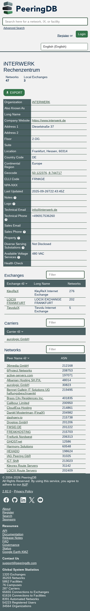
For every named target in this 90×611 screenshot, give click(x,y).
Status (6, 548)
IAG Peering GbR (19, 456)
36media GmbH (18, 365)
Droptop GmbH (17, 422)
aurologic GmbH (18, 339)
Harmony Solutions (20, 446)
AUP (25, 484)
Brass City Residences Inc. (25, 398)
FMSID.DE (14, 427)
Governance (10, 545)
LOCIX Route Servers (22, 470)
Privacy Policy (23, 491)
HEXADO (13, 451)
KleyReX (13, 291)
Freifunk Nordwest (19, 436)
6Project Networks (19, 370)
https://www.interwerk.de (49, 120)
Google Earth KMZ (15, 552)
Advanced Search (14, 28)
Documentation (12, 534)
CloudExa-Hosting (19, 407)
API (4, 530)
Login (82, 34)
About (6, 509)
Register (63, 35)
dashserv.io (14, 417)
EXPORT (14, 92)
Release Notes (12, 538)
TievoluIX (13, 307)
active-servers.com (20, 375)
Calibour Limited (18, 403)
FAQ (5, 541)
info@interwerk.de (44, 209)
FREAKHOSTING (19, 432)
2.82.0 (6, 491)
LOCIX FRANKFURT (16, 301)
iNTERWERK (41, 102)
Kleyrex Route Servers (22, 465)
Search (7, 516)
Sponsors (9, 519)
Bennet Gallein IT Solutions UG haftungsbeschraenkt (28, 391)
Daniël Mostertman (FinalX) (26, 412)
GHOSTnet (14, 441)
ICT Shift (13, 461)
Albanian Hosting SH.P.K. (24, 380)
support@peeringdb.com (19, 563)
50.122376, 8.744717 (47, 173)
